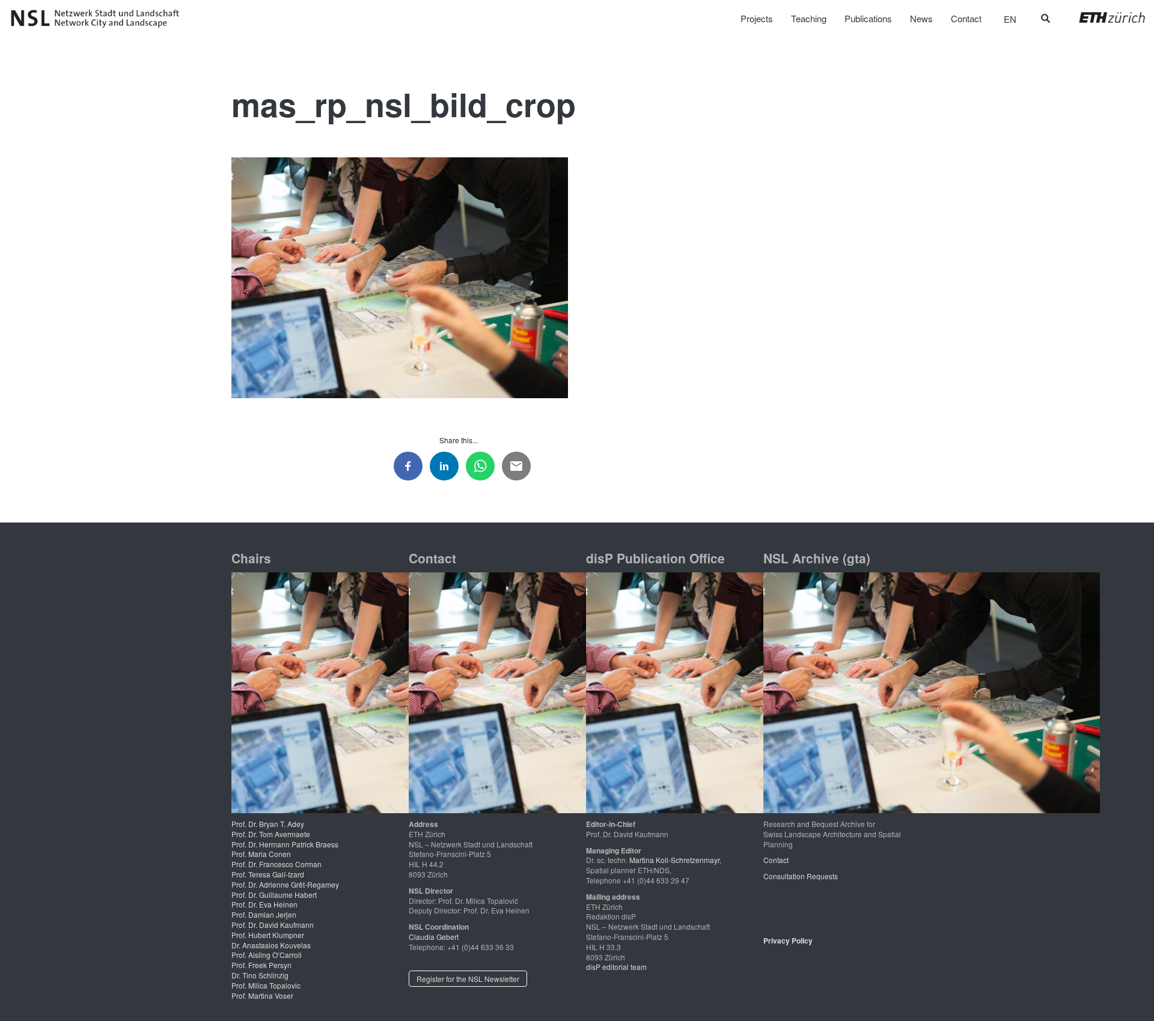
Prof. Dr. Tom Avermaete (270, 834)
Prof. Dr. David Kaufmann (272, 925)
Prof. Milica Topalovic (266, 985)
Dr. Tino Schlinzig (259, 975)
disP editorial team (616, 967)
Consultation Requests (800, 876)
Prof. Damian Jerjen (263, 914)
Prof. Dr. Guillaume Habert (274, 894)
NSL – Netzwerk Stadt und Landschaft (99, 18)
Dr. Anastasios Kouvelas (271, 945)
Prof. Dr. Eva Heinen (264, 904)
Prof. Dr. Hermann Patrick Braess (284, 844)
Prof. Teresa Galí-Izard (267, 874)
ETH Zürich (1102, 17)
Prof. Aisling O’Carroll (266, 955)
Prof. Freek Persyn (261, 965)
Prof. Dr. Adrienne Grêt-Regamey (285, 884)
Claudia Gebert (434, 937)
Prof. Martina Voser (262, 995)
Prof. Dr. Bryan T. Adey (267, 824)
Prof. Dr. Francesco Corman (276, 864)
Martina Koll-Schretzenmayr (674, 860)
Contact (776, 860)
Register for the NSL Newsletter (468, 979)
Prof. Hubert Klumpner (267, 935)
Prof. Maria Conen (261, 854)
